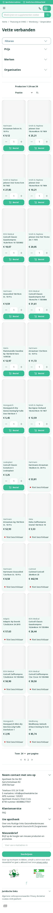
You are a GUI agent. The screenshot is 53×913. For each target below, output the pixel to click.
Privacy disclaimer (37, 896)
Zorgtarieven (40, 826)
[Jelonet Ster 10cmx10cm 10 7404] (39, 166)
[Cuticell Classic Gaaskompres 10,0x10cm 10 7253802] (13, 220)
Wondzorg (33, 22)
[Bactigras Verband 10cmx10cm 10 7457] (39, 391)
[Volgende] (31, 759)
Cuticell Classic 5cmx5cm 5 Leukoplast (10, 468)
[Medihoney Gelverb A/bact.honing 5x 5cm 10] (39, 707)
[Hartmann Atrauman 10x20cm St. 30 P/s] (39, 448)
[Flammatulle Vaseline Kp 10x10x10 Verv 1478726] (13, 334)
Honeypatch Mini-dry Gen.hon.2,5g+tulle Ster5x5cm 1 (13, 727)
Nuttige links (17, 823)
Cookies (5, 899)
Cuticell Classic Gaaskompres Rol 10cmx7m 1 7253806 (38, 297)
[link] (21, 759)
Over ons (6, 823)
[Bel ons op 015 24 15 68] (40, 8)
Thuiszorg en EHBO (18, 22)
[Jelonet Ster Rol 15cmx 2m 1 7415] (39, 220)
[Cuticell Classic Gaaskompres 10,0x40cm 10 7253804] (39, 604)
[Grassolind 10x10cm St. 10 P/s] (13, 277)
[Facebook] (26, 883)
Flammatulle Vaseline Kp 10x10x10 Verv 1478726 (13, 354)
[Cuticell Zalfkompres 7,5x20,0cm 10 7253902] (13, 657)
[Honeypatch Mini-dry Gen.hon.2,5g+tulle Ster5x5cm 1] (13, 707)
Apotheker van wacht (12, 826)
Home (4, 22)
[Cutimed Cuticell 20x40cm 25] (39, 555)
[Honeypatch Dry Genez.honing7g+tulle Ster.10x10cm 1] (13, 391)
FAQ (4, 812)
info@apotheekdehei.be (26, 793)
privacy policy (42, 862)
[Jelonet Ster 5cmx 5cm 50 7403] (13, 166)
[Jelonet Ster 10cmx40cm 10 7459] (39, 111)
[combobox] (23, 14)
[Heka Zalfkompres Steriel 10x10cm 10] (39, 505)
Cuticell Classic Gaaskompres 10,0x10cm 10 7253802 (13, 240)
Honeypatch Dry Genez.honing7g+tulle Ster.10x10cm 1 (13, 411)
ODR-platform (15, 899)
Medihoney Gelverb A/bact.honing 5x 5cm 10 (39, 727)
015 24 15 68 (18, 790)
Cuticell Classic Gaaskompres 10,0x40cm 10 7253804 (38, 624)
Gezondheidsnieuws (34, 823)
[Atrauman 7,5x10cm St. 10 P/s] (39, 334)
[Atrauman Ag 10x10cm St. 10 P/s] (13, 505)
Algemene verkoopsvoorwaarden (16, 896)
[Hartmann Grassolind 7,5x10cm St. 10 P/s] (13, 555)
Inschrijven (26, 854)
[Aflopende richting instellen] (37, 93)
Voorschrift (28, 826)
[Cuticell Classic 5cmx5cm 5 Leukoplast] (13, 448)
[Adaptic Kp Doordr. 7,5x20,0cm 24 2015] (13, 604)
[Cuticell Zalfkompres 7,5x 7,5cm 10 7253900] (39, 657)
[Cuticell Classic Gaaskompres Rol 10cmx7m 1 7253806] (39, 277)
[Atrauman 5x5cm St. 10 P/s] (13, 111)
